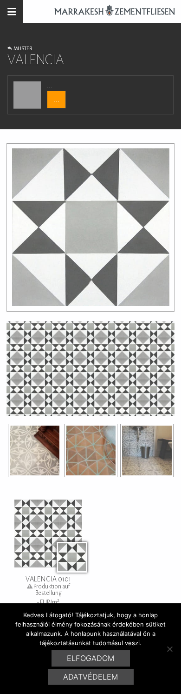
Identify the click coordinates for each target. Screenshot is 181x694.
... (56, 99)
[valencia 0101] (34, 450)
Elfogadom (90, 658)
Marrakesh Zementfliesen (110, 11)
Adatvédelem (90, 676)
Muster (22, 48)
